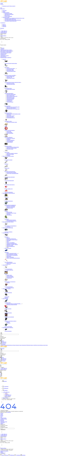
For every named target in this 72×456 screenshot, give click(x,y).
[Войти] (0, 372)
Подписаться (3, 429)
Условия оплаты (3, 417)
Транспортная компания (9, 14)
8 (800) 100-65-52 (3, 32)
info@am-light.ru (3, 35)
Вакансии (4, 25)
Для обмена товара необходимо (10, 19)
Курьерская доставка (8, 13)
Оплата (4, 11)
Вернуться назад (3, 412)
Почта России (7, 15)
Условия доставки (6, 12)
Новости (4, 24)
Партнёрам (4, 10)
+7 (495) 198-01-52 (3, 31)
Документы (2, 422)
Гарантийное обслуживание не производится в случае (14, 18)
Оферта (1, 423)
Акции (1, 414)
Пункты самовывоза (8, 16)
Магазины (2, 420)
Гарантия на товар (6, 17)
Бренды (1, 415)
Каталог (1, 413)
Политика (4, 26)
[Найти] (1, 339)
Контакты (2, 419)
